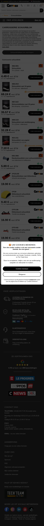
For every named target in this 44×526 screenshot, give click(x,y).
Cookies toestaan (22, 269)
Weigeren (22, 274)
